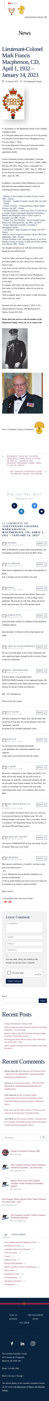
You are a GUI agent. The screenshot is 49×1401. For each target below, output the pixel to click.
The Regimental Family (33, 81)
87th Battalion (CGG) (12, 1246)
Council (7, 1256)
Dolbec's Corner (10, 1260)
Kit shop (24, 1323)
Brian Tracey (9, 1110)
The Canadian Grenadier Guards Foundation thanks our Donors (26, 473)
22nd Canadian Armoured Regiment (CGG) (20, 1242)
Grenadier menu (34, 17)
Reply (40, 544)
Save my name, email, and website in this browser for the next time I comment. (22, 961)
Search (4, 996)
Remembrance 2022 (11, 1274)
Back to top (26, 1330)
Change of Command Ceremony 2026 (18, 1024)
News (36, 1319)
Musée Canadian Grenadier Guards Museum (20, 1267)
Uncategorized (9, 1284)
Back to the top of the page (12, 1376)
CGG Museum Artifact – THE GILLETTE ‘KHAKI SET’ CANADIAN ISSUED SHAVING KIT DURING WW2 (25, 1074)
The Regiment (36, 1315)
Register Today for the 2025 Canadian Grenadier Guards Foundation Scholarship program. (27, 1183)
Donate (13, 1319)
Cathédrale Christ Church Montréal (17, 1249)
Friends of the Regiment (13, 1263)
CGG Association (10, 1253)
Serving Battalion (10, 1277)
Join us (13, 1315)
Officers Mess (9, 1270)
